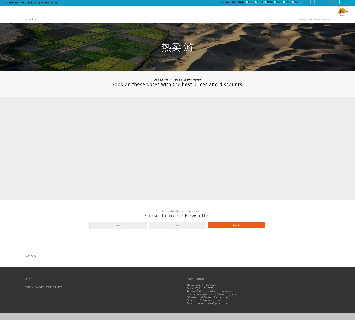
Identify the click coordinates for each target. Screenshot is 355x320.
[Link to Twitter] (312, 2)
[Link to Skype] (329, 2)
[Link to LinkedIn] (308, 2)
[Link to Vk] (346, 2)
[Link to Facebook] (304, 2)
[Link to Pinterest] (321, 2)
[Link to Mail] (342, 2)
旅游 (233, 2)
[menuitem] (224, 2)
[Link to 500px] (333, 2)
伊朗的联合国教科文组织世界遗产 (43, 286)
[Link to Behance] (337, 2)
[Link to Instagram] (317, 2)
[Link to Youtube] (325, 2)
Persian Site (224, 2)
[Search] (11, 11)
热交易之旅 (30, 19)
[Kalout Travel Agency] (342, 11)
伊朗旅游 (241, 2)
